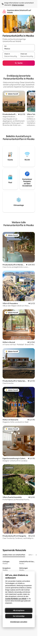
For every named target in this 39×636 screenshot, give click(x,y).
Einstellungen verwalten (18, 622)
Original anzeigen (18, 5)
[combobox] (18, 48)
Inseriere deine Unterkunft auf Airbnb (19, 11)
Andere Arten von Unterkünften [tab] (14, 555)
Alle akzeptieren (18, 610)
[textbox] (10, 56)
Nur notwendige (18, 616)
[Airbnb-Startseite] (4, 11)
